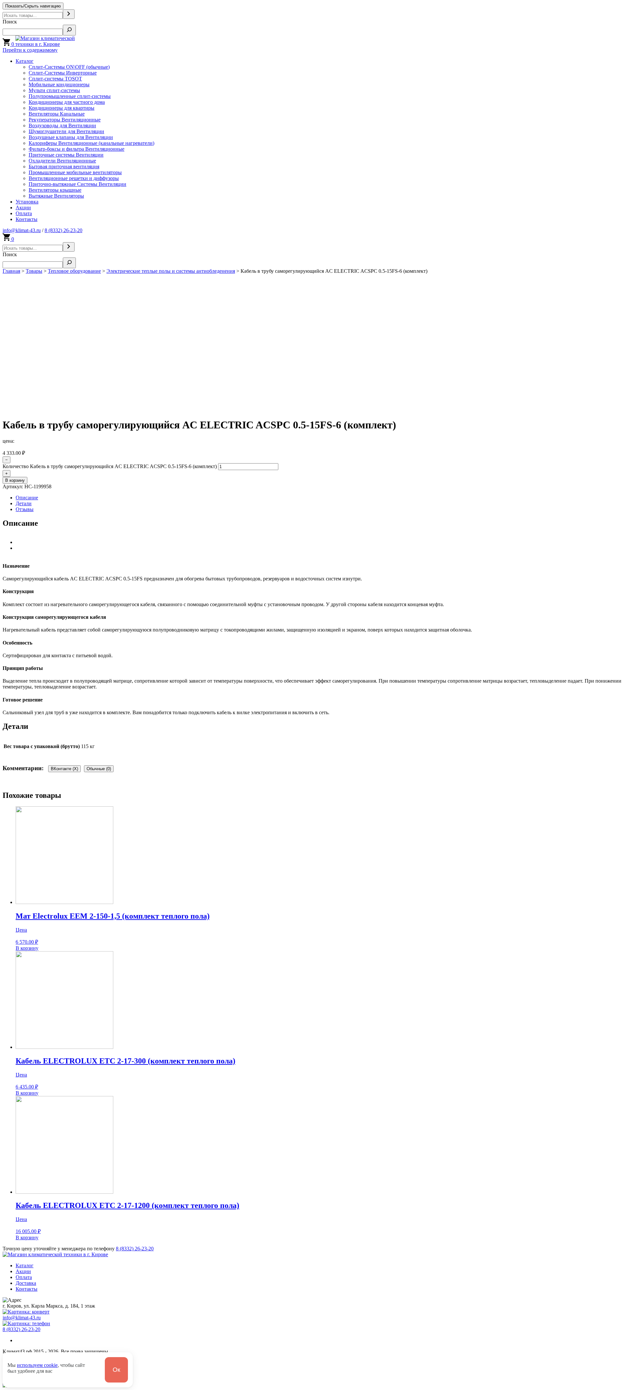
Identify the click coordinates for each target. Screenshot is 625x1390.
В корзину (15, 480)
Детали (24, 503)
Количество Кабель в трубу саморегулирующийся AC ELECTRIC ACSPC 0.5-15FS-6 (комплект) (110, 466)
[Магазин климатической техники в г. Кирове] (54, 44)
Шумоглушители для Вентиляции (66, 131)
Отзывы (25, 509)
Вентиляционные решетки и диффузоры (74, 178)
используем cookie (37, 1365)
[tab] (319, 498)
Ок (116, 1369)
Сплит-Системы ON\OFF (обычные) (69, 67)
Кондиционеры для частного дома (67, 102)
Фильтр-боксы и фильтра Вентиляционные (76, 149)
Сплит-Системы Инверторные (63, 73)
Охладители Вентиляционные (62, 160)
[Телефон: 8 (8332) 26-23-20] (26, 1323)
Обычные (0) (99, 768)
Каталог (25, 61)
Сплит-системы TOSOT (55, 78)
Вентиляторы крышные (55, 190)
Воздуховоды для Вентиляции (62, 125)
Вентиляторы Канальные (57, 114)
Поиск (10, 21)
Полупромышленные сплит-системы (70, 96)
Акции (23, 207)
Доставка (26, 1283)
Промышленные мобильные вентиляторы (75, 172)
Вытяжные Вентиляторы (56, 196)
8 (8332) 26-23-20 (63, 230)
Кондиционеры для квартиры (61, 108)
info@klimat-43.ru (22, 230)
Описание (27, 497)
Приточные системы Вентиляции (66, 155)
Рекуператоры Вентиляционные (65, 119)
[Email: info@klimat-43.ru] (26, 1311)
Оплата (24, 213)
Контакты (26, 219)
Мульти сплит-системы (54, 90)
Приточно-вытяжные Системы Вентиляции (77, 184)
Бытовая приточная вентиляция (64, 166)
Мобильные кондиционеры (59, 84)
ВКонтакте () (64, 768)
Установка (27, 201)
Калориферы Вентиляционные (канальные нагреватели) (91, 143)
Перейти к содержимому (30, 50)
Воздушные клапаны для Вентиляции (71, 137)
